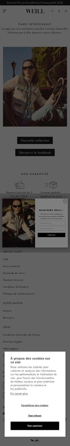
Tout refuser (34, 415)
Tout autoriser (35, 426)
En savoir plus (19, 393)
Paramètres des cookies (34, 405)
